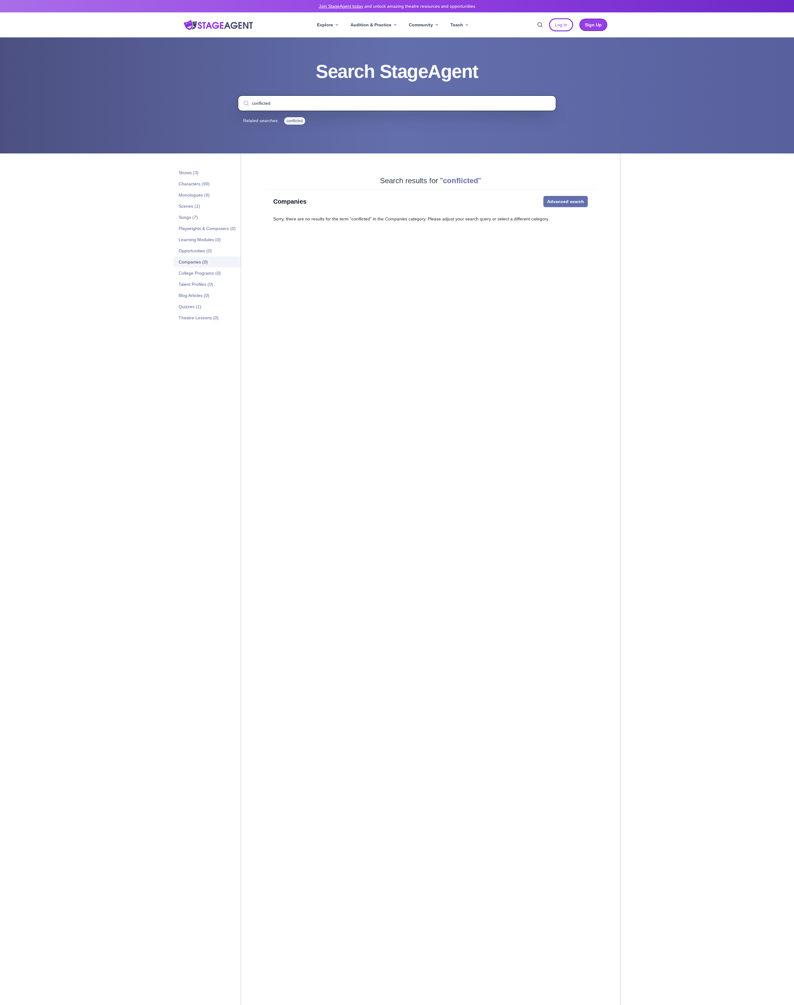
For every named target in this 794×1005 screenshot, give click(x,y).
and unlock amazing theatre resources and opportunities (397, 6)
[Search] (540, 25)
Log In (561, 24)
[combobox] (397, 103)
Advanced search (565, 201)
